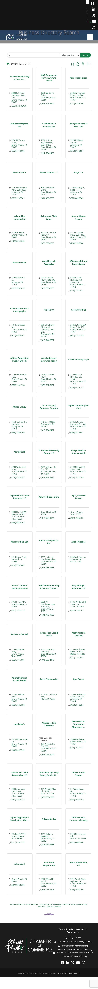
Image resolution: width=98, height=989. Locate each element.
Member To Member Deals (65, 904)
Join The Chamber (54, 907)
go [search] (86, 55)
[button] (8, 64)
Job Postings (82, 904)
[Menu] (90, 37)
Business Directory (17, 904)
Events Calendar (46, 904)
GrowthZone (75, 973)
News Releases (32, 904)
